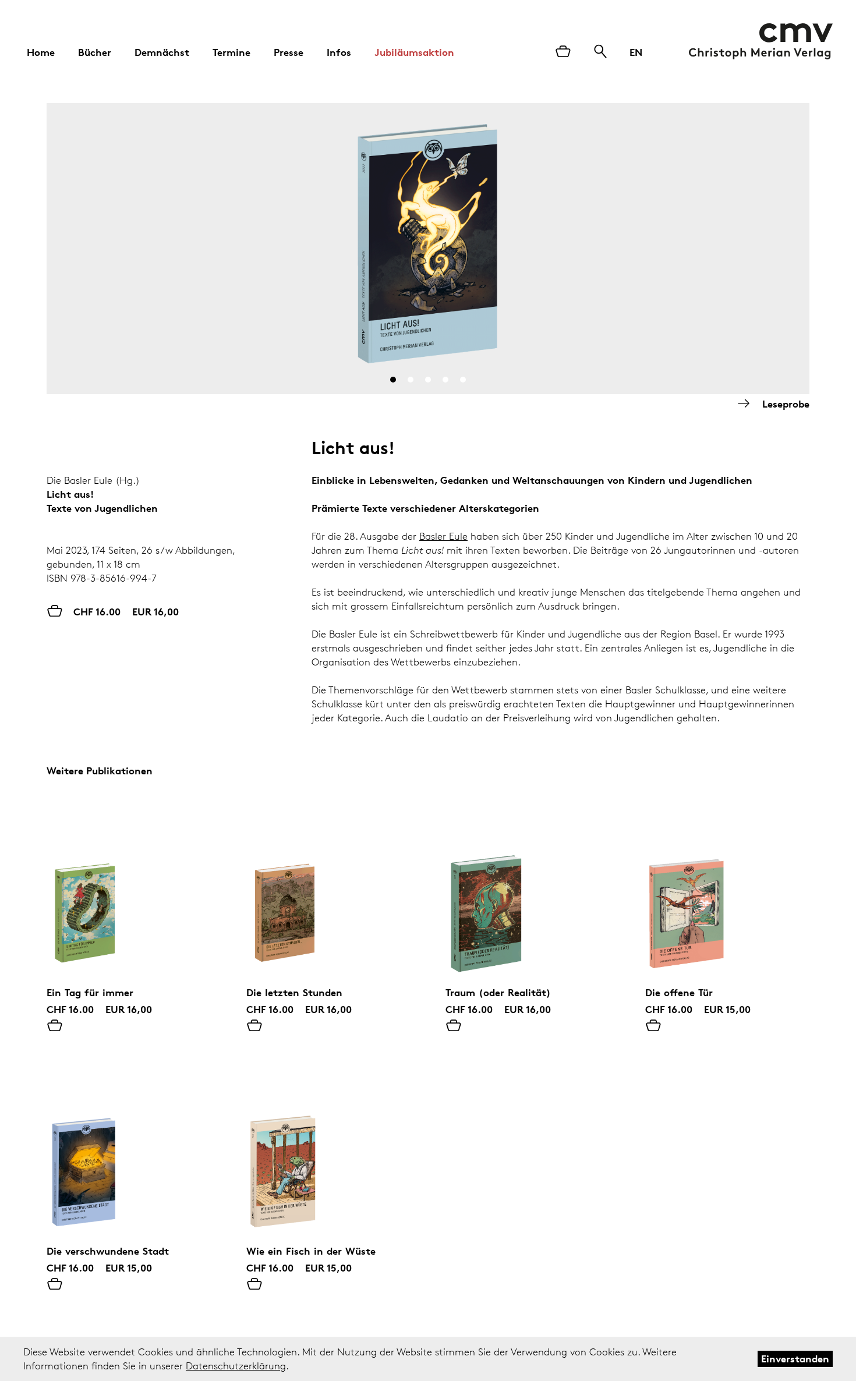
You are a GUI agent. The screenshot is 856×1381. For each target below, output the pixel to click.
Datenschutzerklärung (236, 1366)
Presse (288, 52)
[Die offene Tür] (727, 890)
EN (635, 52)
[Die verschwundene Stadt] (129, 1149)
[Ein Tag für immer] (129, 890)
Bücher (94, 52)
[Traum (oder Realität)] (527, 890)
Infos (339, 52)
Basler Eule (443, 536)
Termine (231, 52)
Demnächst (162, 52)
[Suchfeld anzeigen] (600, 52)
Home (41, 52)
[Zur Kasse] (563, 52)
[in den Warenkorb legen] (55, 1026)
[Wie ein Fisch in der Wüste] (328, 1149)
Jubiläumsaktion (414, 52)
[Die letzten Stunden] (328, 890)
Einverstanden (795, 1358)
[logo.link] (761, 41)
